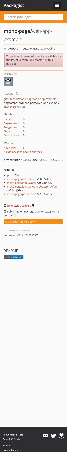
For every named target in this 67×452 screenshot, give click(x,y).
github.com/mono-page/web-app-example (30, 99)
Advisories (10, 148)
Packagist (14, 5)
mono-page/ (18, 31)
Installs (8, 119)
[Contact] (45, 435)
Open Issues (11, 135)
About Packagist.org (13, 434)
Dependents (11, 123)
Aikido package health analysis (23, 152)
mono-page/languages (21, 183)
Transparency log (14, 107)
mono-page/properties (21, 194)
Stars (7, 131)
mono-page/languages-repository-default (32, 186)
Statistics (7, 445)
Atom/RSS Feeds (11, 439)
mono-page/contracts (20, 179)
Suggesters (10, 127)
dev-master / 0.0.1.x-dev (20, 222)
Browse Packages (12, 450)
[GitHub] (61, 435)
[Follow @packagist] (53, 435)
